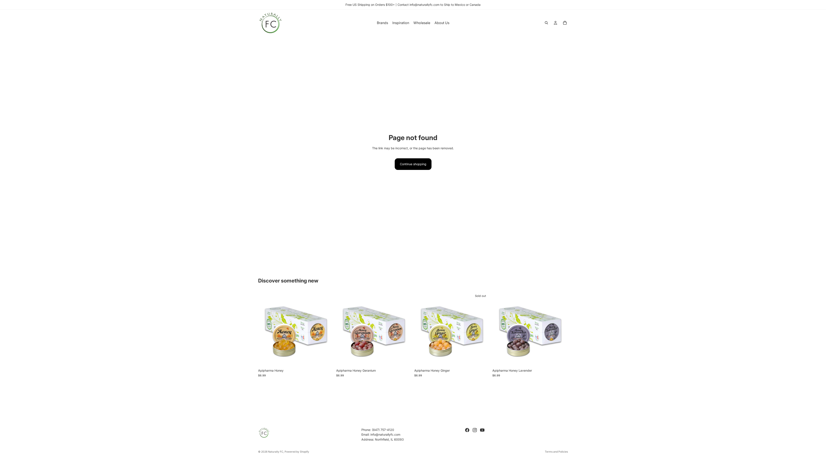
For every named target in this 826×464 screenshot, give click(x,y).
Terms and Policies (556, 451)
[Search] (546, 22)
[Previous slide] (264, 329)
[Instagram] (474, 430)
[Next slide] (327, 329)
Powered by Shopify (297, 451)
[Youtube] (482, 430)
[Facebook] (467, 430)
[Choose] (327, 360)
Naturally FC (275, 451)
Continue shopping (413, 164)
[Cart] (565, 22)
